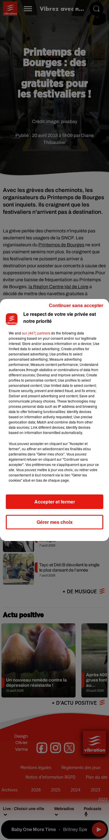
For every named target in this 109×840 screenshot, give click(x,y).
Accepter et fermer (54, 501)
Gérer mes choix (55, 522)
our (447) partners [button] (36, 332)
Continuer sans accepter (76, 305)
